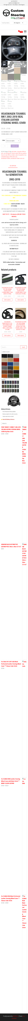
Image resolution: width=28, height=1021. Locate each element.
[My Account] (16, 32)
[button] (24, 38)
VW (9, 151)
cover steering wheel (7, 153)
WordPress (15, 1016)
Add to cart (14, 146)
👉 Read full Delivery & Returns (7, 419)
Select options (7, 300)
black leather (14, 151)
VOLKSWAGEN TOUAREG (5, 158)
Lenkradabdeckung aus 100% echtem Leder (9, 156)
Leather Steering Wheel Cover (20, 155)
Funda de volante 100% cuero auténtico (19, 153)
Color (3, 140)
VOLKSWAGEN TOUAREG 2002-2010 (17, 158)
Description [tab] (13, 166)
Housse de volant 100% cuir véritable (8, 155)
